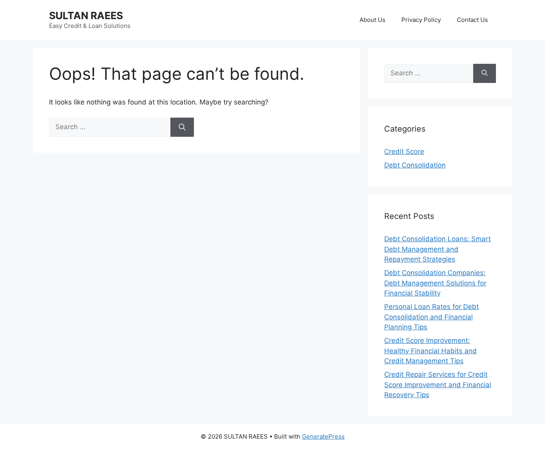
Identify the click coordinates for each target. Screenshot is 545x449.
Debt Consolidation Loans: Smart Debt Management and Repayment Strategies (437, 249)
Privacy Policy (421, 20)
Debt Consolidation (415, 165)
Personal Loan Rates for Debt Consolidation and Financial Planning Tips (431, 317)
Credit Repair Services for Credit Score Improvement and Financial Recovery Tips (437, 384)
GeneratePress (323, 436)
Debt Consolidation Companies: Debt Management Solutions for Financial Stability (435, 283)
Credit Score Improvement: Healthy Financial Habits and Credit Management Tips (430, 351)
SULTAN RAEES (86, 16)
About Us (372, 20)
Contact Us (472, 20)
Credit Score (404, 152)
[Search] (182, 127)
